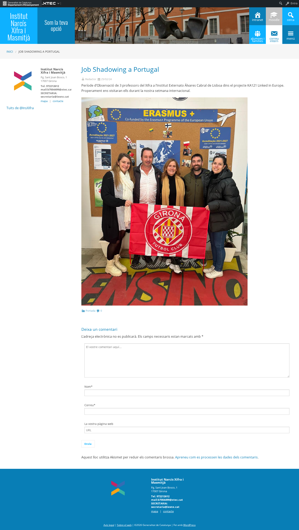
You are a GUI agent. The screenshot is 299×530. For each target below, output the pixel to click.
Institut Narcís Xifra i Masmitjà (18, 26)
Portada (90, 310)
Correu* (89, 405)
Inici (10, 51)
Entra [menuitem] (294, 3)
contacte (58, 101)
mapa (44, 101)
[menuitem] (21, 3)
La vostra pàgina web (98, 424)
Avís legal (109, 525)
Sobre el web (124, 525)
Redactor (90, 79)
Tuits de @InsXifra (20, 108)
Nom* (88, 387)
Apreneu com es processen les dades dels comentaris (216, 457)
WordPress (189, 525)
